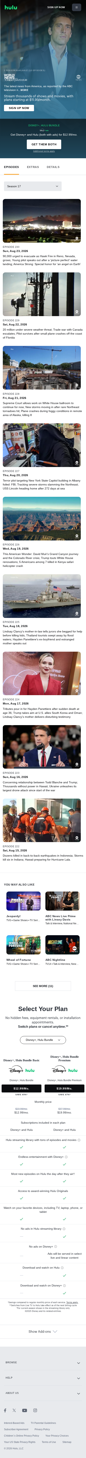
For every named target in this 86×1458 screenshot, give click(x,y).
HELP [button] (9, 1377)
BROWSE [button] (11, 1362)
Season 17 (14, 186)
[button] (11, 166)
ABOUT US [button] (12, 1393)
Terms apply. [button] (72, 1303)
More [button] (24, 90)
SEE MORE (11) (43, 986)
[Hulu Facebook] (8, 1410)
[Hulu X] (17, 1410)
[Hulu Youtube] (27, 1410)
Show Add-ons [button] (40, 1331)
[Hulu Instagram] (35, 1410)
